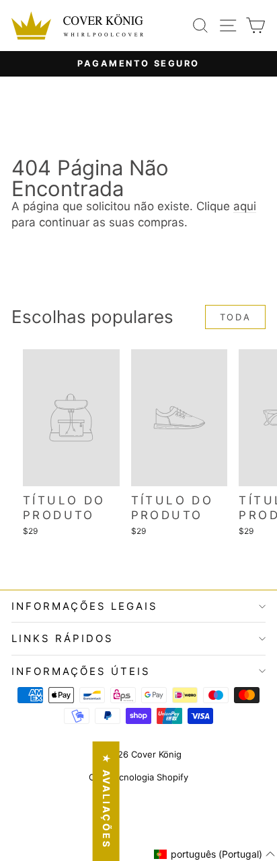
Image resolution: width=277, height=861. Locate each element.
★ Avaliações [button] (106, 801)
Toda (235, 317)
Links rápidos (62, 638)
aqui (244, 206)
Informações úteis (81, 671)
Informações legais (84, 606)
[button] (215, 854)
